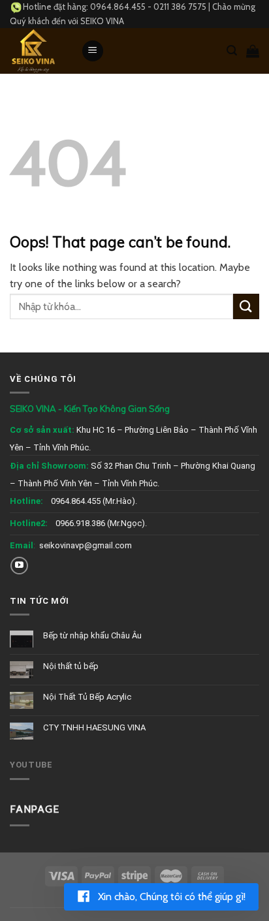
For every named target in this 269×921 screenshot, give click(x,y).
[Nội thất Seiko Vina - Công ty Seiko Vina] (35, 51)
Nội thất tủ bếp (71, 666)
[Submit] (246, 306)
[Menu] (92, 51)
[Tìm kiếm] (232, 50)
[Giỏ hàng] (252, 51)
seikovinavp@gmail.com (85, 545)
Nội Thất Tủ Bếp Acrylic (87, 697)
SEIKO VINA (102, 21)
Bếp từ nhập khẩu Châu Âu (92, 635)
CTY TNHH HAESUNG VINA (94, 727)
